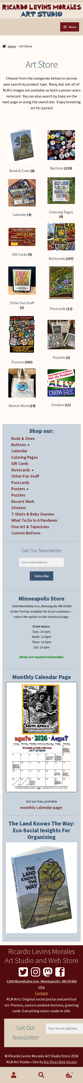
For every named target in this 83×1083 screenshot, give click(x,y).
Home (12, 46)
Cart (64, 1071)
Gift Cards (19, 463)
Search (41, 1075)
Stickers (18, 507)
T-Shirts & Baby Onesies (32, 514)
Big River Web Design (60, 1062)
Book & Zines (23, 438)
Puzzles (18, 495)
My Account (14, 1075)
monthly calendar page (41, 807)
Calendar (19, 450)
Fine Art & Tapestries (30, 526)
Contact (41, 993)
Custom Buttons (26, 533)
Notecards (20, 470)
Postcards (20, 482)
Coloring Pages (24, 457)
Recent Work (22, 501)
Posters (18, 488)
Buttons (18, 444)
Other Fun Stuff (25, 476)
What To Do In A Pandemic (34, 520)
